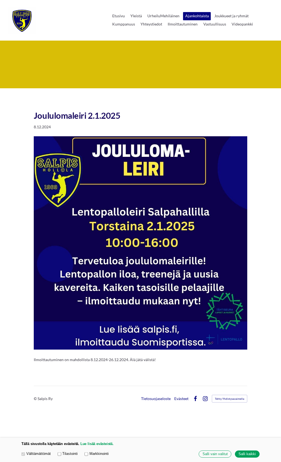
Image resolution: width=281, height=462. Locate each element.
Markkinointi (99, 454)
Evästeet (181, 399)
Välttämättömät (38, 454)
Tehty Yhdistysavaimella (229, 398)
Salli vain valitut (215, 454)
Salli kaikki (247, 454)
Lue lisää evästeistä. (97, 444)
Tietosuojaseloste (156, 399)
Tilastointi (70, 454)
